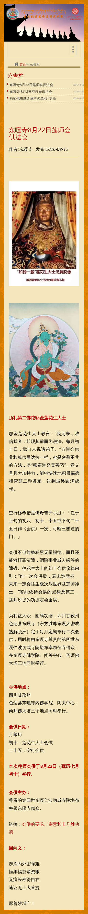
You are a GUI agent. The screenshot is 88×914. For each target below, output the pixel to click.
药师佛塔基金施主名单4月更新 (33, 98)
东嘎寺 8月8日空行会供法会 (31, 91)
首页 (23, 64)
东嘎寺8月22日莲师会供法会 (31, 84)
